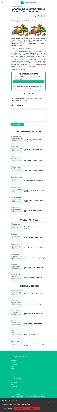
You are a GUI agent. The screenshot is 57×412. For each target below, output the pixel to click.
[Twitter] (35, 16)
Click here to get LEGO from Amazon (23, 48)
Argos (12, 368)
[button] (12, 109)
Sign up (29, 81)
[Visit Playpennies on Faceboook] (14, 378)
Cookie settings (8, 408)
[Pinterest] (41, 16)
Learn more (27, 404)
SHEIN (12, 372)
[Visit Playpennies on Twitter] (12, 378)
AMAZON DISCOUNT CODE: (19, 98)
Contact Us (14, 386)
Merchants (14, 360)
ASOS (12, 366)
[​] (28, 116)
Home (12, 6)
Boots (12, 370)
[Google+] (44, 16)
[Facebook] (38, 16)
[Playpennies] (28, 2)
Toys (16, 6)
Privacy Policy (14, 388)
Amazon (20, 6)
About (12, 384)
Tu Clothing (14, 364)
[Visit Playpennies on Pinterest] (17, 378)
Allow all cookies (32, 408)
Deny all (19, 408)
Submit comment (17, 124)
